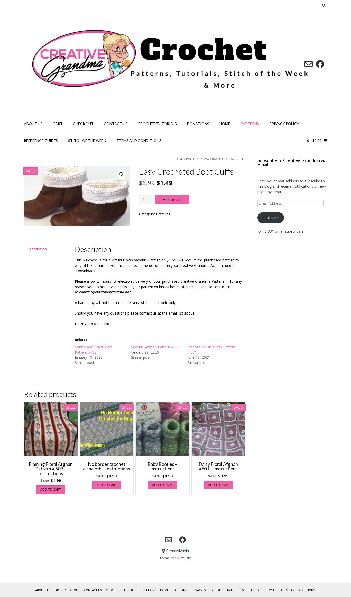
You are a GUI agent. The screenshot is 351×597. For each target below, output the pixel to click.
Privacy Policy (284, 123)
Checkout (83, 123)
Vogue (175, 558)
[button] (121, 174)
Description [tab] (36, 248)
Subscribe (271, 217)
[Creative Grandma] (175, 63)
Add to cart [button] (50, 489)
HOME (224, 123)
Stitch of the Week (87, 140)
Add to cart (172, 199)
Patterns (250, 123)
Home (179, 159)
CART (58, 123)
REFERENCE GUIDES (41, 140)
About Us (33, 123)
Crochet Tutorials (157, 123)
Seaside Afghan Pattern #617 (155, 347)
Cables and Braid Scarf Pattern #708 (93, 350)
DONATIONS (198, 123)
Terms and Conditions (138, 140)
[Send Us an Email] (308, 64)
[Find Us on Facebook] (320, 64)
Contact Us (115, 123)
